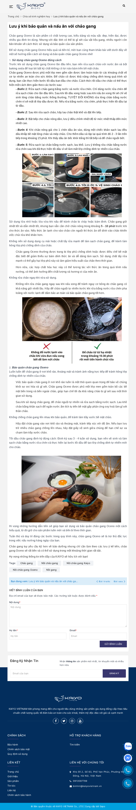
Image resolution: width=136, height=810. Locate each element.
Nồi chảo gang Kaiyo (78, 563)
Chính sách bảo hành (19, 795)
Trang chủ (13, 771)
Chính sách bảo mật (18, 749)
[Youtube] (80, 721)
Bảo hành (12, 744)
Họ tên (13, 630)
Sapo (102, 806)
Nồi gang (51, 569)
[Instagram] (72, 721)
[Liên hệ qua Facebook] (128, 758)
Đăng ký (114, 673)
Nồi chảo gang (49, 563)
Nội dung (14, 602)
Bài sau (118, 581)
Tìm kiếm (75, 744)
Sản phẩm (13, 781)
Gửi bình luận (113, 644)
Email (73, 630)
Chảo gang (26, 563)
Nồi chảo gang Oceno (25, 569)
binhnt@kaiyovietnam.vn (87, 786)
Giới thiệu (12, 776)
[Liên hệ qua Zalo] (128, 746)
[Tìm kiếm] (124, 6)
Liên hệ (11, 790)
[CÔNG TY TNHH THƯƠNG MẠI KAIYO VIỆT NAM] (63, 6)
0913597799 (80, 781)
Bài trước (105, 581)
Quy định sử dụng (17, 753)
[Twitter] (64, 721)
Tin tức (11, 785)
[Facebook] (56, 721)
